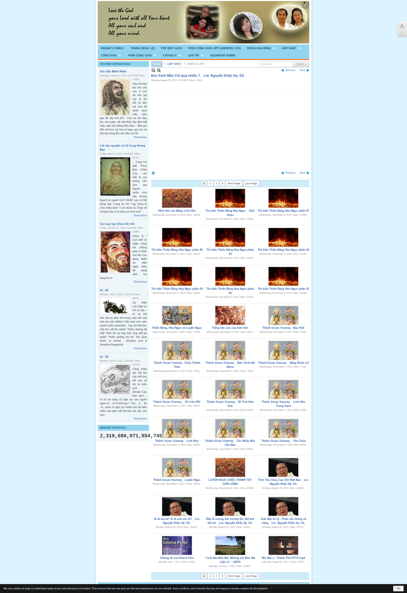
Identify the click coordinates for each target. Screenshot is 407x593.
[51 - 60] (115, 306)
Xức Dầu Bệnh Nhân (113, 71)
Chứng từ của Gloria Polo (177, 557)
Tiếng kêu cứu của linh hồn (230, 327)
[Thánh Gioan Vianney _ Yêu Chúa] (283, 428)
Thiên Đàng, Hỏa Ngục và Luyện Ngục (177, 327)
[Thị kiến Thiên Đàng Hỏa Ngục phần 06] (177, 237)
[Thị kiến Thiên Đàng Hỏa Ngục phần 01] (283, 276)
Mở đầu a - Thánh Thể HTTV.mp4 (283, 557)
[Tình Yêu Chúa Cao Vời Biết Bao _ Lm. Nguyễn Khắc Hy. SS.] (283, 467)
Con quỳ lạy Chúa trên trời (117, 223)
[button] (261, 48)
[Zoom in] (153, 70)
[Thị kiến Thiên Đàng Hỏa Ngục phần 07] (283, 198)
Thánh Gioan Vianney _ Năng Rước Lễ (283, 362)
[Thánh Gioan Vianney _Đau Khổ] (283, 315)
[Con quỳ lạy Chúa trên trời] (115, 252)
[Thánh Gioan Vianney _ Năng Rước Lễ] (283, 350)
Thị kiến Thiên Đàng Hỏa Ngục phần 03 (177, 288)
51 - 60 (104, 290)
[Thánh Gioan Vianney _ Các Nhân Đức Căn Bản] (230, 428)
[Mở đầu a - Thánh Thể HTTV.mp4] (283, 545)
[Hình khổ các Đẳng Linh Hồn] (177, 198)
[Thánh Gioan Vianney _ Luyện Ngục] (177, 467)
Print (153, 173)
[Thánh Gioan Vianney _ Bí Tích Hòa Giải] (230, 389)
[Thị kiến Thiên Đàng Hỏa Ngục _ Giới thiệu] (230, 198)
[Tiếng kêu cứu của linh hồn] (230, 315)
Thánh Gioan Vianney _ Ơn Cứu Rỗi (177, 401)
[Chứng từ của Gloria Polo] (177, 545)
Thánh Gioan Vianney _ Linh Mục (177, 440)
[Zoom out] (159, 70)
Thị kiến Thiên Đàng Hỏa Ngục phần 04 (283, 249)
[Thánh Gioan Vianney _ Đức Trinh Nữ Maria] (230, 350)
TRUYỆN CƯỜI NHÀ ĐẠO (115, 64)
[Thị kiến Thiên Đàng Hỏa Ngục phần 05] (230, 237)
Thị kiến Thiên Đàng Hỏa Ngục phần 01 (283, 288)
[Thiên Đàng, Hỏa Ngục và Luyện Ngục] (177, 315)
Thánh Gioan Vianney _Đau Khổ (283, 327)
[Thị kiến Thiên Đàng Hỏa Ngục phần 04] (283, 237)
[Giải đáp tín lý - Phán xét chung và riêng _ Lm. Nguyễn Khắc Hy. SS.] (283, 506)
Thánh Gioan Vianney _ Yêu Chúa (283, 440)
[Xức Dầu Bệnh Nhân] (115, 97)
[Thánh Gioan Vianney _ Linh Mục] (177, 428)
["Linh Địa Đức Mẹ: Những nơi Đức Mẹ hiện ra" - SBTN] (230, 545)
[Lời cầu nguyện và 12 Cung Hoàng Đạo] (115, 176)
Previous (290, 70)
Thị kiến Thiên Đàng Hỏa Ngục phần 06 (177, 249)
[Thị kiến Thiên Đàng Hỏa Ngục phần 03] (177, 276)
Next (302, 70)
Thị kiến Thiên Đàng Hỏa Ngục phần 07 (283, 210)
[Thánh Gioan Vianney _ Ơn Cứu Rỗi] (177, 389)
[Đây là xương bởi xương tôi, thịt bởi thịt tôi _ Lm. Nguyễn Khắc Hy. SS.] (230, 506)
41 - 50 (104, 356)
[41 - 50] (115, 379)
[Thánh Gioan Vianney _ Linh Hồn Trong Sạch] (283, 389)
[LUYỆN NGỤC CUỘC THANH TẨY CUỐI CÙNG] (230, 467)
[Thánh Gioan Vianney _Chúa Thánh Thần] (177, 350)
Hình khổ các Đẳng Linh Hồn (177, 210)
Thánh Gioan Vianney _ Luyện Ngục (177, 479)
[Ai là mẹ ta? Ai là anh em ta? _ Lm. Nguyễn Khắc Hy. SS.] (177, 506)
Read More (140, 137)
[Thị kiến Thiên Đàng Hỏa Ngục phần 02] (230, 276)
